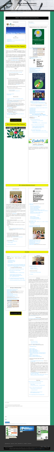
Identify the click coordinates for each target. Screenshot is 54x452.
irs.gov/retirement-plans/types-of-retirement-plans (36, 57)
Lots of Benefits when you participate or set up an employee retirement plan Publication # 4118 (38, 108)
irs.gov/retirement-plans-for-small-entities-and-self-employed (37, 111)
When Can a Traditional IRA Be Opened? (35, 206)
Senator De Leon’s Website (34, 342)
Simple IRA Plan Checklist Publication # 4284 (35, 240)
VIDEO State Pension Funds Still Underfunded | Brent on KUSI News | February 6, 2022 (16, 40)
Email (6, 419)
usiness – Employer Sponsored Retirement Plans (16, 275)
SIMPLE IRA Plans (31, 244)
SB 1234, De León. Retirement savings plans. (34, 318)
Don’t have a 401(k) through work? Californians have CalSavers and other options (15, 114)
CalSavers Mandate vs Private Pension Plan (15, 274)
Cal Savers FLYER (10, 108)
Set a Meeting (31, 274)
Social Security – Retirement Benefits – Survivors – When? (39, 130)
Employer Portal (9, 94)
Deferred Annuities (10, 262)
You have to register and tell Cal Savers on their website (15, 72)
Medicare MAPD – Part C (28, 10)
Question (6, 407)
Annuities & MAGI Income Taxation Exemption (37, 120)
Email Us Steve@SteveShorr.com (38, 145)
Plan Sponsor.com (18, 105)
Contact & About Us (38, 10)
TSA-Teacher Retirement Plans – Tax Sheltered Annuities (17, 272)
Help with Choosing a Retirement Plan (12, 298)
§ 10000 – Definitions (32, 348)
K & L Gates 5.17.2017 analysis (34, 373)
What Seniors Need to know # (11, 256)
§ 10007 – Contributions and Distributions (35, 355)
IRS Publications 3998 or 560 (15, 60)
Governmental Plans (9, 296)
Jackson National (33, 384)
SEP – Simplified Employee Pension (14, 276)
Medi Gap (23, 10)
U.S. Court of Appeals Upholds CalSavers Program (37, 360)
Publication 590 (31, 203)
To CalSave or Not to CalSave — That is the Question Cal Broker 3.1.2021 (15, 99)
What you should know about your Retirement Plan (36, 72)
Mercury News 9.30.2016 (34, 341)
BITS (43, 446)
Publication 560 (33, 58)
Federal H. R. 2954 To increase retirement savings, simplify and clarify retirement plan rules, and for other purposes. (39, 374)
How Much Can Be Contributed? (34, 208)
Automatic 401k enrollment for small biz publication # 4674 (38, 102)
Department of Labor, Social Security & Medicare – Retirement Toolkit (38, 115)
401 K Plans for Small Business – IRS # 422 (35, 89)
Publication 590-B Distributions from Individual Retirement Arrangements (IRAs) (38, 222)
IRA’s (13, 240)
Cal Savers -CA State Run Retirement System (38, 126)
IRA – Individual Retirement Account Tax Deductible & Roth (37, 394)
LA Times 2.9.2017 (33, 361)
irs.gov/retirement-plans (33, 109)
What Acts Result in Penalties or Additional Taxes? (36, 212)
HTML (22, 256)
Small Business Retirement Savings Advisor (35, 113)
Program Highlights (10, 242)
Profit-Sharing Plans (32, 68)
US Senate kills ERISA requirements (35, 372)
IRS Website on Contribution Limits (35, 101)
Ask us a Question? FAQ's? (16, 120)
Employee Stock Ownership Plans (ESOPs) (35, 70)
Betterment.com (9, 102)
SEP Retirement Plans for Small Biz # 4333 (34, 241)
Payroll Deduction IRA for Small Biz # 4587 (15, 190)
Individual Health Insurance (14, 10)
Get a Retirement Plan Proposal (16, 46)
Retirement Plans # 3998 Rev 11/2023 (40, 27)
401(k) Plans (33, 243)
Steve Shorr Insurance (27, 3)
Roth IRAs (30, 243)
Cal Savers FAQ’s (18, 84)
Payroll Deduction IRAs (32, 239)
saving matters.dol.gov (32, 110)
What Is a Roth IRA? (32, 216)
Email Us (21, 431)
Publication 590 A (14, 213)
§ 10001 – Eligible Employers (33, 349)
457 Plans (13, 296)
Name (6, 416)
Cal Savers (14, 229)
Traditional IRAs (31, 204)
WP (46, 446)
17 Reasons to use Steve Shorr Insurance (35, 266)
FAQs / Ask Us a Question (19, 12)
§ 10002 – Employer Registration (34, 350)
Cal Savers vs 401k (9, 107)
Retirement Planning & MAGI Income (35, 119)
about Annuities (18, 256)
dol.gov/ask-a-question (32, 112)
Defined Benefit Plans (37, 68)
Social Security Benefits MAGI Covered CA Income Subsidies (17, 280)
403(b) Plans (37, 243)
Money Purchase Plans (32, 69)
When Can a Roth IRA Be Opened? (34, 217)
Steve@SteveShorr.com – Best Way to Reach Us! (27, 5)
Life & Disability (33, 10)
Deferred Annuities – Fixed (11, 261)
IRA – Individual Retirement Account (36, 129)
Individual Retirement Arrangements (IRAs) (12, 289)
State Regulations (32, 346)
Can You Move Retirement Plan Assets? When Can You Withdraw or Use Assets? (39, 211)
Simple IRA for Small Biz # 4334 (34, 225)
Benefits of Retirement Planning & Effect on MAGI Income (36, 381)
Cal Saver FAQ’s (9, 39)
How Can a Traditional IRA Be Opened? (35, 207)
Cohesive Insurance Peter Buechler (11, 244)
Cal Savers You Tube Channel (11, 41)
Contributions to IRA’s (38, 189)
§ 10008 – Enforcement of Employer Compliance (36, 356)
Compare (35, 346)
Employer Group (19, 10)
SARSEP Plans (9, 292)
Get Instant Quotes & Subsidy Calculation (36, 272)
